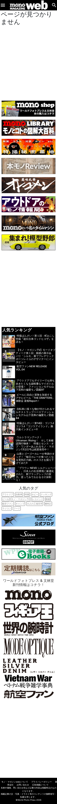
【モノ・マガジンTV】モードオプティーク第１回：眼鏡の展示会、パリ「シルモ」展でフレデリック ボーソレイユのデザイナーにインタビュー (35, 356)
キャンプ (20, 503)
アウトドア (7, 494)
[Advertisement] (28, 62)
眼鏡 (48, 499)
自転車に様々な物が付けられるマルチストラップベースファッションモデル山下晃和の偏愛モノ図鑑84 (35, 413)
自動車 (19, 494)
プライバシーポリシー (41, 782)
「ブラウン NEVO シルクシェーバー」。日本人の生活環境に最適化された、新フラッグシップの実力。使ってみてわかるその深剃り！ (35, 474)
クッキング (46, 494)
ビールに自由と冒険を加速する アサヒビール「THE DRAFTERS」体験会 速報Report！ (35, 397)
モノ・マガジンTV (20, 499)
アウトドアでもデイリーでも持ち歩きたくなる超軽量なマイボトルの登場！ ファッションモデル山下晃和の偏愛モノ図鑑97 (35, 385)
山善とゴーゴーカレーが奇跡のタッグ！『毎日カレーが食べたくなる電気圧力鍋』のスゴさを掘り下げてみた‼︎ (35, 458)
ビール (5, 499)
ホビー (35, 494)
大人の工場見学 (34, 503)
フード (16, 508)
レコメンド (37, 499)
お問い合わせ (23, 785)
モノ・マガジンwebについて (14, 782)
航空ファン (7, 503)
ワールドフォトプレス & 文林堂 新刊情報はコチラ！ (28, 582)
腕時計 (48, 503)
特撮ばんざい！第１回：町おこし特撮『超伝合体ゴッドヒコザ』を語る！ (35, 338)
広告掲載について (40, 785)
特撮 (27, 494)
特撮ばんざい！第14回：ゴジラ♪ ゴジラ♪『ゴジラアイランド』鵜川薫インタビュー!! (35, 426)
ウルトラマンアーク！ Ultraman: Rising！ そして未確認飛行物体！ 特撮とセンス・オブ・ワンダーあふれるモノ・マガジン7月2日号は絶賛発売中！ (35, 443)
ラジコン (6, 508)
